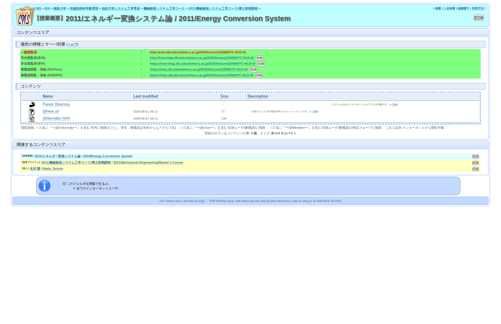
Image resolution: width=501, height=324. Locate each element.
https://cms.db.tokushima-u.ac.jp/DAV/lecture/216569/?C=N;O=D (199, 69)
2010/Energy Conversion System (107, 156)
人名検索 (449, 8)
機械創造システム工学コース (164, 8)
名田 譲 (35, 168)
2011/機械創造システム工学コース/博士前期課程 (223, 8)
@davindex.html (56, 118)
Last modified (145, 96)
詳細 (394, 104)
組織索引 (463, 8)
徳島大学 (59, 8)
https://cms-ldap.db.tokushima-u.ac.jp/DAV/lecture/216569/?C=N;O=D (202, 63)
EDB (201, 201)
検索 (438, 8)
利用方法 (478, 8)
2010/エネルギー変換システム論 (58, 156)
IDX (47, 8)
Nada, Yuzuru (53, 168)
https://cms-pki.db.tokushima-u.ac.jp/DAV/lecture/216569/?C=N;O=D (201, 75)
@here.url (51, 111)
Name (48, 96)
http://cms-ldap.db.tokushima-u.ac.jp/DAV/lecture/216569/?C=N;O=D (202, 57)
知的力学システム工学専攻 (121, 8)
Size (224, 96)
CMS (37, 8)
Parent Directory (56, 104)
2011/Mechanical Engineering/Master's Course (148, 162)
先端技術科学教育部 (84, 8)
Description (258, 96)
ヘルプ (72, 44)
